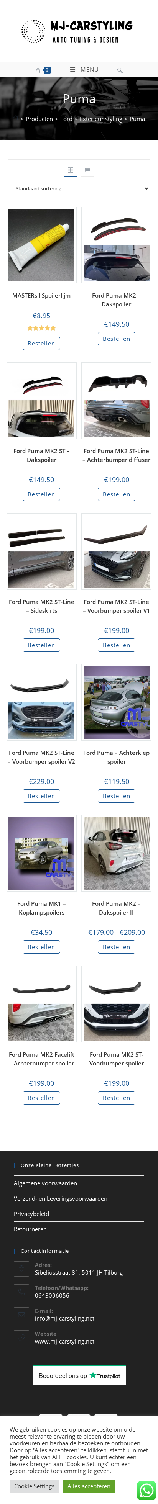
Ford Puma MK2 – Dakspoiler (116, 299)
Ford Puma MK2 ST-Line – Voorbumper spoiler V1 (116, 606)
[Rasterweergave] (70, 170)
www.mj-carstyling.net (64, 1341)
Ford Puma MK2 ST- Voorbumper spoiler (116, 1059)
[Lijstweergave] (87, 170)
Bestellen (41, 343)
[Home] (15, 119)
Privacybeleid (31, 1214)
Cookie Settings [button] (34, 1486)
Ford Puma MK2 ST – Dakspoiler (41, 455)
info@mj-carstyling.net (64, 1318)
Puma (137, 119)
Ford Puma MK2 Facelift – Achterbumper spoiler (41, 1059)
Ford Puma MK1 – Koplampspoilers (41, 908)
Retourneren (30, 1229)
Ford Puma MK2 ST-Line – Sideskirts (41, 606)
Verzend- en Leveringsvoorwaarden (60, 1198)
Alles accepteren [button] (88, 1486)
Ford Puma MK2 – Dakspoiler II (116, 908)
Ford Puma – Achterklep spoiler (116, 757)
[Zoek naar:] (120, 69)
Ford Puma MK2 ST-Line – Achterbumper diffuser (116, 455)
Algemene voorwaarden (45, 1183)
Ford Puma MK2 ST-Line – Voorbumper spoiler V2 (41, 757)
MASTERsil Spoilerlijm (41, 295)
